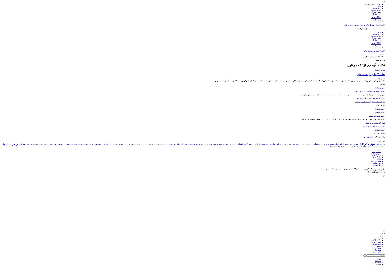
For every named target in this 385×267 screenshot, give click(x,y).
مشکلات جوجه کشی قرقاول (41, 144)
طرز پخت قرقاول (124, 144)
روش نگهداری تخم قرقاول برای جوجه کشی (370, 98)
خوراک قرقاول (199, 144)
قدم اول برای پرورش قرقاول (375, 123)
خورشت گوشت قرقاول (166, 144)
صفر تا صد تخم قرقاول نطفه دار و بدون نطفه (370, 102)
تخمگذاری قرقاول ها (290, 144)
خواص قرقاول (376, 12)
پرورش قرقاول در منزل (377, 116)
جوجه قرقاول (259, 144)
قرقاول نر (50, 144)
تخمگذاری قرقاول (299, 144)
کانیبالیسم (364, 146)
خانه (379, 6)
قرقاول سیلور (80, 144)
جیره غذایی (233, 144)
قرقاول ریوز (86, 144)
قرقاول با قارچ (101, 144)
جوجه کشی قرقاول (245, 144)
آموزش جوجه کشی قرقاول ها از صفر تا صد (370, 91)
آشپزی (379, 16)
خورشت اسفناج (191, 144)
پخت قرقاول (25, 144)
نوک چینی (32, 144)
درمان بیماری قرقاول (156, 144)
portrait (383, 144)
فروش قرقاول (114, 144)
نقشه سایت (377, 20)
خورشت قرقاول (179, 144)
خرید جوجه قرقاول (226, 144)
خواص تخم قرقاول (217, 144)
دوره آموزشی (376, 8)
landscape (379, 144)
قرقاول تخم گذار (93, 144)
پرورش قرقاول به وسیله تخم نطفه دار (376, 146)
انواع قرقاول (377, 14)
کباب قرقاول (341, 146)
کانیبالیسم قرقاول (350, 146)
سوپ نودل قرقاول (146, 144)
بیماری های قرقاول (328, 144)
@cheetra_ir (368, 137)
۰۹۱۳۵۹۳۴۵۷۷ (376, 18)
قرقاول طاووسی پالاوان (58, 144)
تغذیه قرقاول (278, 144)
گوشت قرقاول (333, 146)
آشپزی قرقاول (367, 143)
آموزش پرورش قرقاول (351, 144)
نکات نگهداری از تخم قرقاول (370, 74)
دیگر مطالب (377, 21)
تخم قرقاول (317, 144)
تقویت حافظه (268, 144)
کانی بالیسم (358, 146)
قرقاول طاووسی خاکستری (70, 144)
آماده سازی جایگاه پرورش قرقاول (373, 126)
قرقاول (107, 144)
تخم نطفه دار (309, 144)
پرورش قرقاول (376, 10)
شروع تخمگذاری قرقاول (136, 144)
